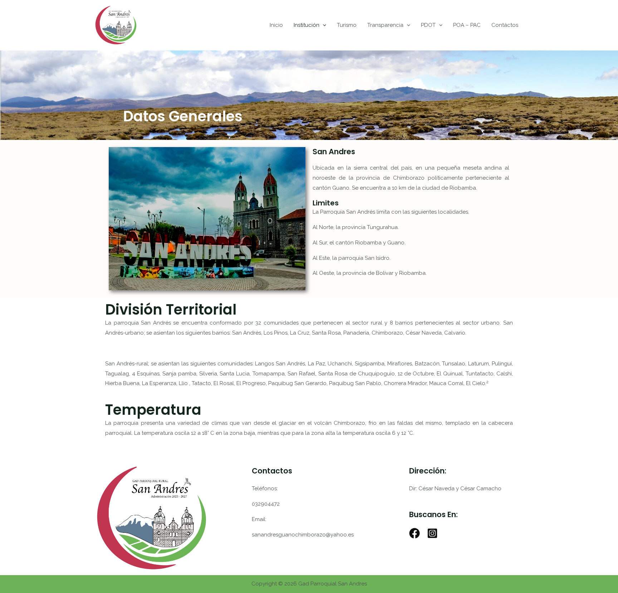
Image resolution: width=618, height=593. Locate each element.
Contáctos (504, 25)
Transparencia (385, 25)
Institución (306, 25)
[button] (322, 25)
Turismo (347, 25)
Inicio (276, 25)
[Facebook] (414, 533)
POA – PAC (467, 25)
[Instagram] (432, 533)
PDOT (428, 25)
